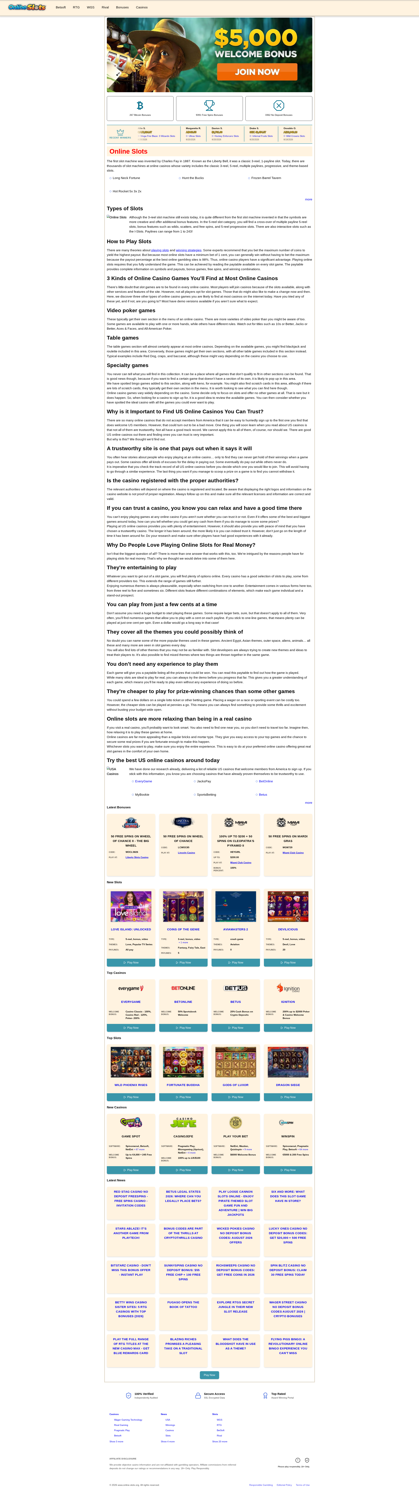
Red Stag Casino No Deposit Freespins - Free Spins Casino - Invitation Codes (131, 1198)
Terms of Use (303, 1485)
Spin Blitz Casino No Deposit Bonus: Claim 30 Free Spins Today (288, 1270)
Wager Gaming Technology (128, 1419)
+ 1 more (183, 942)
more (308, 199)
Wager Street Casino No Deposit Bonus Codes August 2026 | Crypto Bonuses (288, 1309)
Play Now (133, 962)
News (164, 1414)
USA (167, 1419)
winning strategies (189, 250)
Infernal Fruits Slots (251, 136)
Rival (105, 7)
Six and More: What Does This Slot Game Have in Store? (288, 1196)
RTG (76, 7)
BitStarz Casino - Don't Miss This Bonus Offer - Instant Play (131, 1270)
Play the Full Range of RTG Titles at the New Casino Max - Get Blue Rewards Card (131, 1346)
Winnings (170, 1425)
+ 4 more (191, 1152)
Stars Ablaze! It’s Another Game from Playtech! (131, 1233)
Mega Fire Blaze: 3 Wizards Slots (146, 136)
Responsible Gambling (261, 1485)
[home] (27, 13)
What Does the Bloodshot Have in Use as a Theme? (236, 1344)
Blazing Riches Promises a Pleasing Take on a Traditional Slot (183, 1346)
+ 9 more (247, 1149)
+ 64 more (302, 1149)
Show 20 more (219, 1441)
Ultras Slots (183, 136)
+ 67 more (139, 1149)
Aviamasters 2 (235, 929)
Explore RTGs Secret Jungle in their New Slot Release (236, 1307)
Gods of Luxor (236, 1085)
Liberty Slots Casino (137, 857)
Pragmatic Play (122, 1430)
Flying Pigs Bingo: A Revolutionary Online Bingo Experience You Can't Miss (288, 1346)
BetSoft (220, 1430)
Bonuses (122, 7)
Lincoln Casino (186, 852)
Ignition (288, 1001)
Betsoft (61, 7)
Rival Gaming (121, 1425)
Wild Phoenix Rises (131, 1085)
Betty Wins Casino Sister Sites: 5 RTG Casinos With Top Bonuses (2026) (131, 1309)
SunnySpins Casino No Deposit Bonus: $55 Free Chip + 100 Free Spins (183, 1272)
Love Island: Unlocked (131, 929)
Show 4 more (168, 1441)
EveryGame (143, 781)
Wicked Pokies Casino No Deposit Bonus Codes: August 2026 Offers (236, 1235)
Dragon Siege (288, 1085)
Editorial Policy (284, 1485)
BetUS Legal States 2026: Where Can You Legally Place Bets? (183, 1196)
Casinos (142, 7)
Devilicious (288, 929)
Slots (168, 1435)
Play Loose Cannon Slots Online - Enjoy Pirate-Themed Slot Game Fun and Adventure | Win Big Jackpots (236, 1203)
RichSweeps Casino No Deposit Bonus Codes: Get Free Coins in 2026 (235, 1270)
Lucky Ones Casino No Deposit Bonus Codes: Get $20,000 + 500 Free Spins (288, 1235)
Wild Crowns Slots (283, 136)
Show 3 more (116, 1441)
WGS (91, 7)
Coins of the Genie (183, 929)
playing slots (160, 250)
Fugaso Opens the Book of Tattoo (183, 1305)
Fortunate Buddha (183, 1085)
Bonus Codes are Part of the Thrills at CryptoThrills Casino (183, 1233)
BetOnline (266, 781)
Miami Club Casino (240, 862)
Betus (263, 794)
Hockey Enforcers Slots (215, 136)
